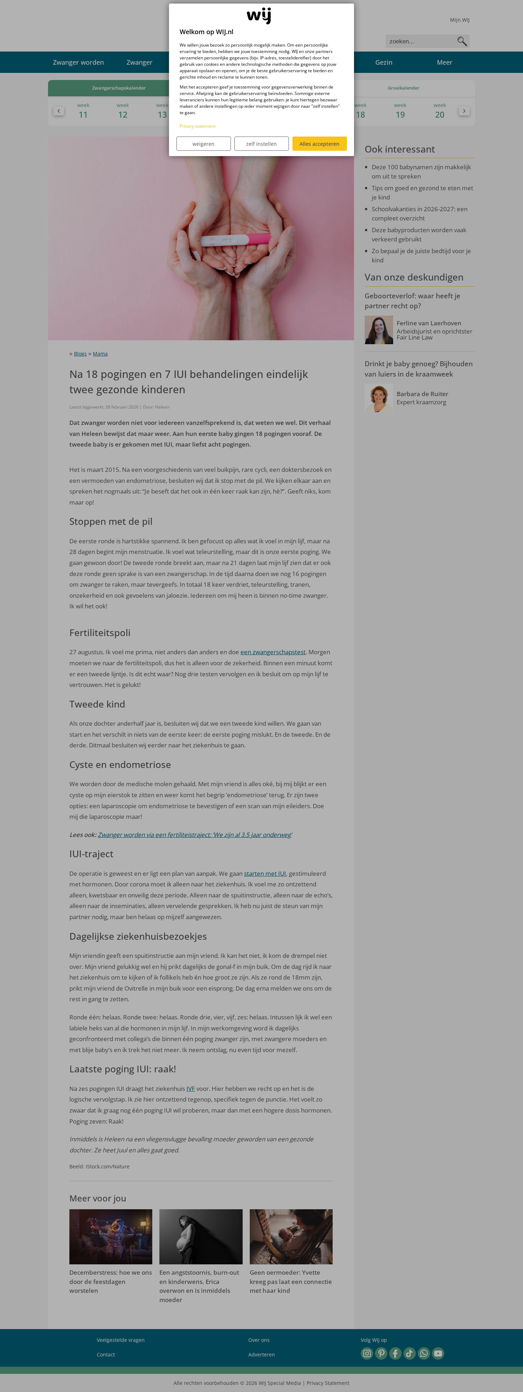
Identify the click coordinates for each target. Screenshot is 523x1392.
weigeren (203, 143)
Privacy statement (197, 126)
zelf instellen (261, 143)
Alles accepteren (319, 143)
